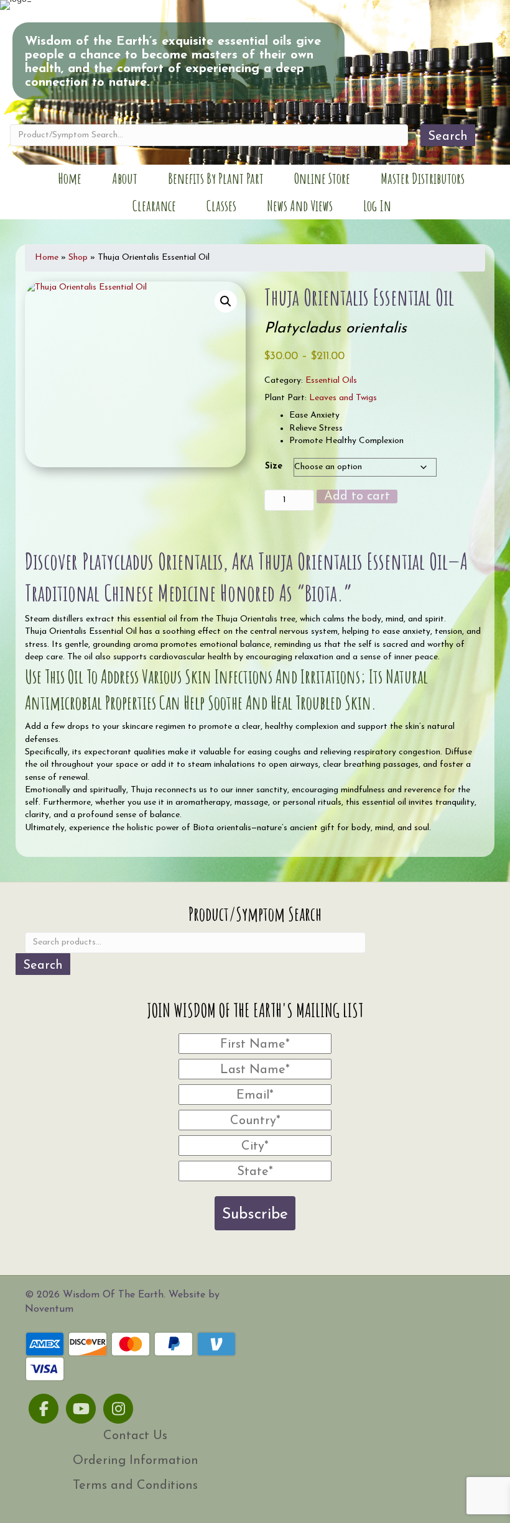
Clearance (154, 205)
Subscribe (255, 1214)
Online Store (322, 178)
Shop (78, 257)
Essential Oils (331, 380)
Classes (221, 205)
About (124, 178)
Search (448, 136)
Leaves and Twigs (343, 398)
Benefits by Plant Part (216, 178)
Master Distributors (423, 178)
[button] (226, 301)
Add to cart (357, 496)
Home (69, 178)
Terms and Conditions (135, 1486)
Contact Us (135, 1436)
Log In (377, 205)
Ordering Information (135, 1461)
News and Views (300, 205)
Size (273, 466)
